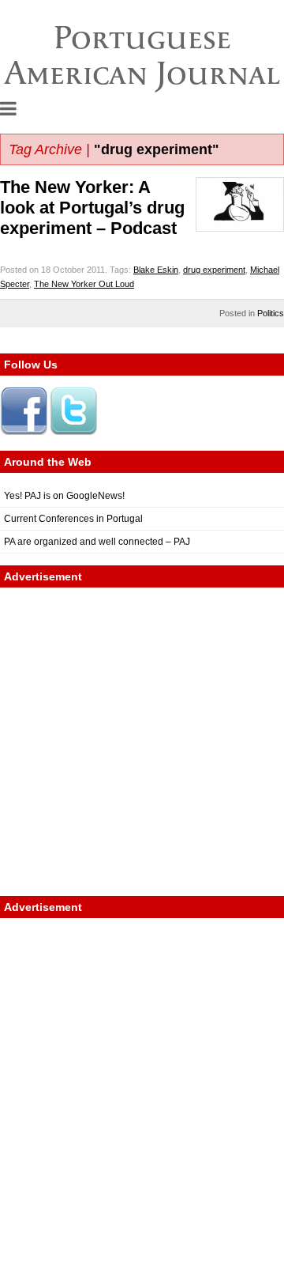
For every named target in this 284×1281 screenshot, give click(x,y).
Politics (270, 313)
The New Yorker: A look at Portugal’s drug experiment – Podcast (92, 207)
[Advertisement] (142, 741)
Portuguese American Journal (142, 55)
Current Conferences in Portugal (73, 518)
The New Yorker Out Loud (84, 284)
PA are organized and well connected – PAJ (97, 541)
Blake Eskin (155, 269)
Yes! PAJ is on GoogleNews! (64, 495)
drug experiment (214, 269)
